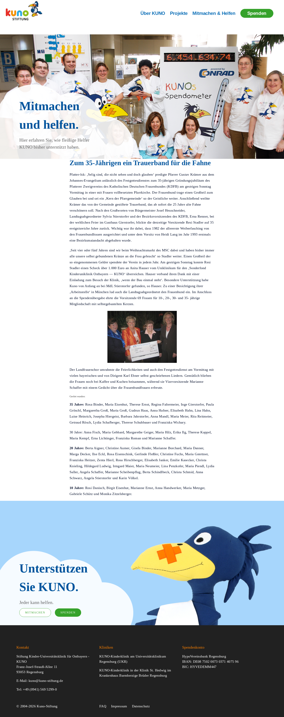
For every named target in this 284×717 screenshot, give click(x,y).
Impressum (119, 706)
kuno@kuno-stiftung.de (46, 681)
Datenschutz (141, 706)
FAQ (102, 706)
